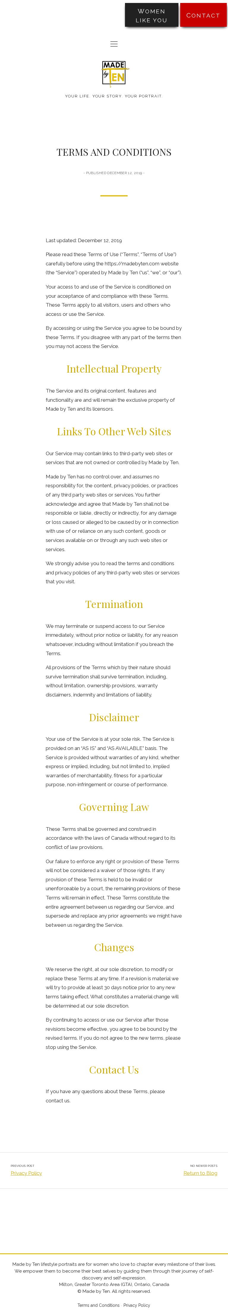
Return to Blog (200, 1173)
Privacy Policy (26, 1173)
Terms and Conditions (98, 1305)
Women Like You (152, 15)
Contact (203, 15)
